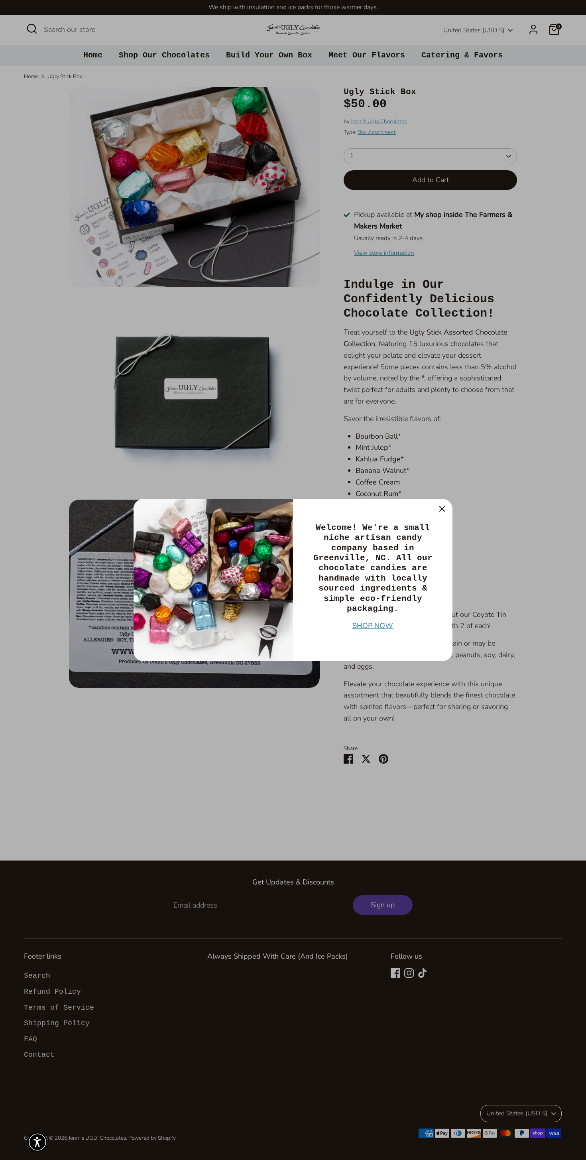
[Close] (442, 509)
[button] (37, 1142)
